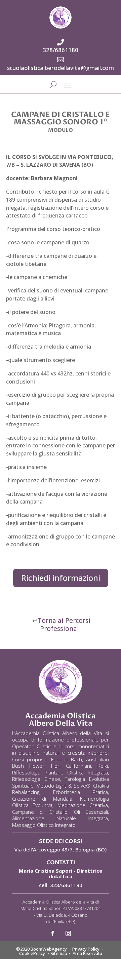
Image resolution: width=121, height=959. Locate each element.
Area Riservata (87, 953)
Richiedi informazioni (60, 577)
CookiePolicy (32, 953)
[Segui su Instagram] (68, 933)
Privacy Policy (85, 949)
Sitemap (58, 953)
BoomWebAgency (49, 949)
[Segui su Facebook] (52, 933)
